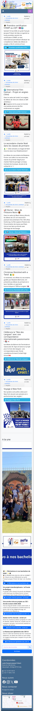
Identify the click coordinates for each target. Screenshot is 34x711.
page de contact (8, 690)
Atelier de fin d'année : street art (18, 627)
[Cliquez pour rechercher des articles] (30, 647)
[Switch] (30, 11)
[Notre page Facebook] (4, 683)
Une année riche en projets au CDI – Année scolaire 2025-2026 (18, 614)
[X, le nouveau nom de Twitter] (12, 683)
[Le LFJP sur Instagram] (8, 683)
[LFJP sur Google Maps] (17, 701)
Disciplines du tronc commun (15, 204)
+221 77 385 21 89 (9, 673)
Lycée (8, 16)
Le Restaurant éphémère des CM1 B (18, 641)
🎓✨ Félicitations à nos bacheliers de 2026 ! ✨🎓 (18, 583)
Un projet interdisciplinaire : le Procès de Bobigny (18, 597)
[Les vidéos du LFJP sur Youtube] (16, 683)
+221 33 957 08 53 (9, 671)
